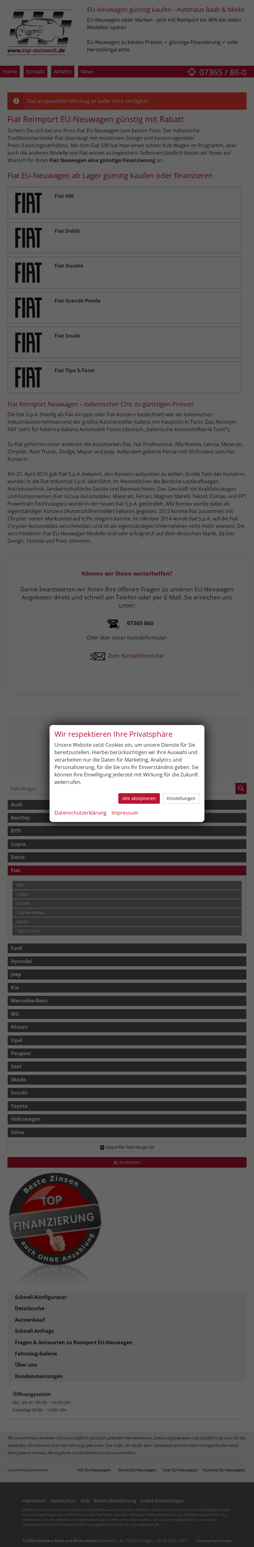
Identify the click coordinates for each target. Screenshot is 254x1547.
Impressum (125, 812)
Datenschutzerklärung (81, 812)
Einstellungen (181, 798)
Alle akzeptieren (139, 798)
